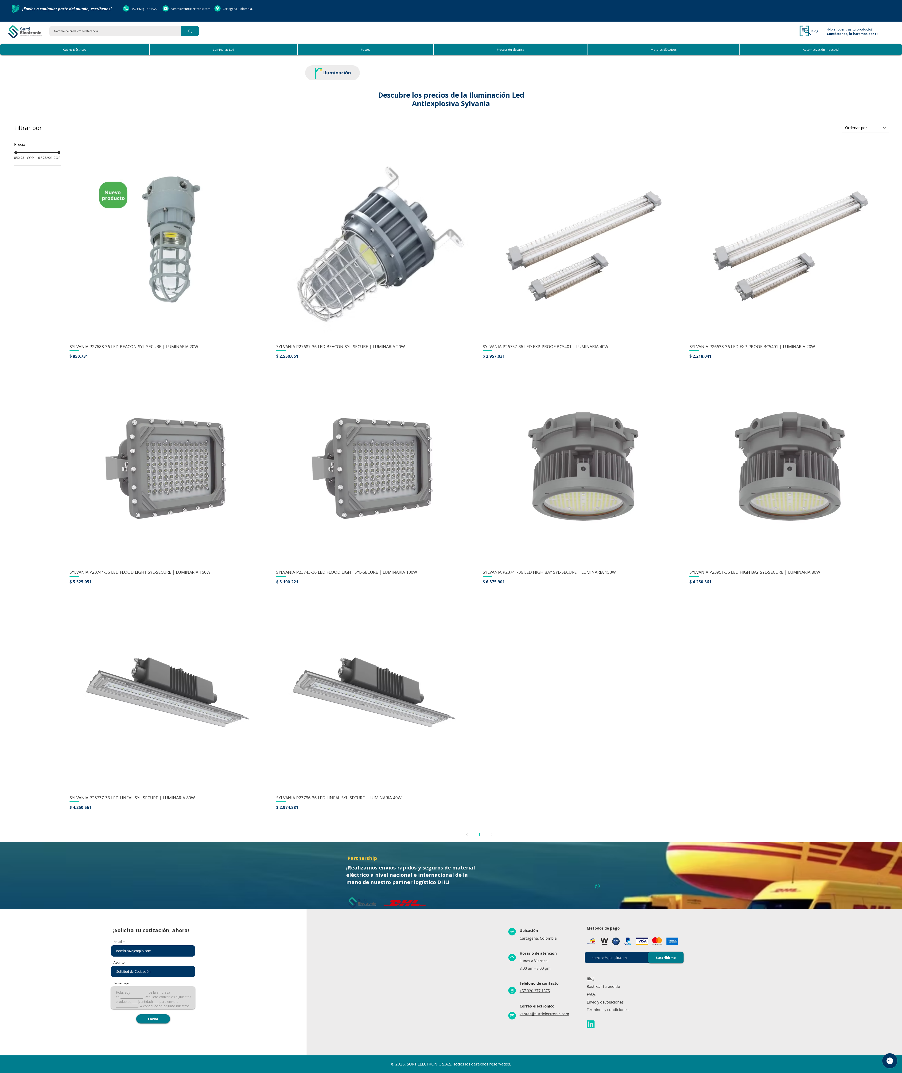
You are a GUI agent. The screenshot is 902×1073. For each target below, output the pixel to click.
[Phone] (512, 990)
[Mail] (512, 1015)
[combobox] (865, 127)
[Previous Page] (467, 834)
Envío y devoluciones (605, 1002)
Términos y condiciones (608, 1009)
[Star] (512, 957)
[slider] (16, 152)
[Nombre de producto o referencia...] (190, 31)
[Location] (512, 931)
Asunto (118, 962)
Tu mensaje (121, 983)
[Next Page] (491, 834)
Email (117, 941)
